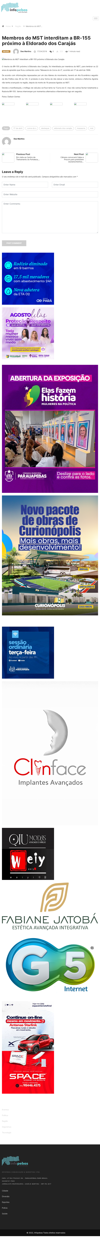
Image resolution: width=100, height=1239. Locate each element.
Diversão (5, 1196)
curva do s (31, 128)
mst (91, 128)
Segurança (6, 1127)
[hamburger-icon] (96, 18)
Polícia (4, 1208)
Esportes (5, 1202)
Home (8, 26)
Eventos (5, 1110)
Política (5, 1115)
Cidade (5, 1191)
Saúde (4, 1213)
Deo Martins (25, 51)
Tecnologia (6, 1132)
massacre (81, 128)
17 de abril (17, 128)
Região (18, 26)
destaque (45, 128)
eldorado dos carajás (63, 128)
